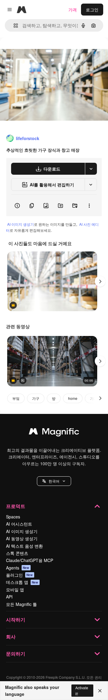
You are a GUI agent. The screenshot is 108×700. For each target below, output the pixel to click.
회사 (11, 636)
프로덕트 (15, 506)
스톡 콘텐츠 (17, 553)
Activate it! (81, 690)
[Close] (100, 690)
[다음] (100, 281)
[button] (54, 481)
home (72, 398)
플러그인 (19, 575)
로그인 (92, 10)
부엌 (16, 398)
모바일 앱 (15, 589)
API (9, 597)
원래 (34, 51)
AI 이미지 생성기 (20, 224)
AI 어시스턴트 (19, 524)
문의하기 (15, 653)
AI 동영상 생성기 (22, 538)
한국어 (54, 480)
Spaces (13, 517)
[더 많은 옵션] (89, 205)
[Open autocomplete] (13, 25)
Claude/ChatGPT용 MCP (29, 560)
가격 (72, 10)
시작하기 (15, 619)
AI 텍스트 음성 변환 (24, 546)
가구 (35, 398)
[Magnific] (54, 432)
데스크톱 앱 (22, 582)
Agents (17, 568)
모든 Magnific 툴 (21, 604)
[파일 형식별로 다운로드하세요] (91, 169)
